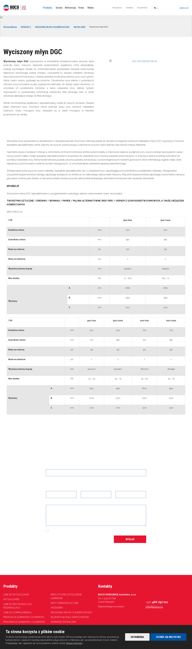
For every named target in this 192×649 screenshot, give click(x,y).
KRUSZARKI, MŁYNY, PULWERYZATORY (71, 612)
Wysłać (130, 539)
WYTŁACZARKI (11, 599)
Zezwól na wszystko (168, 636)
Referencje (70, 7)
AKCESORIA (57, 607)
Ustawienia (137, 636)
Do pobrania (142, 8)
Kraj (47, 467)
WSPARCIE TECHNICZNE (63, 622)
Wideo (90, 7)
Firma (81, 7)
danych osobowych (93, 530)
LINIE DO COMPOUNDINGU (17, 612)
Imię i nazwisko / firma (58, 489)
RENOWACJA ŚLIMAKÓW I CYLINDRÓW (24, 622)
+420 (156, 602)
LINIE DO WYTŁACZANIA (16, 594)
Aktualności (117, 8)
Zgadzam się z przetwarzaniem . (77, 530)
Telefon (85, 489)
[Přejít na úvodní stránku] (14, 7)
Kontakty (129, 8)
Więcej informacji (74, 643)
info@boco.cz (154, 606)
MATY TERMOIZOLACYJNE (64, 603)
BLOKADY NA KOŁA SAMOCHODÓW (70, 617)
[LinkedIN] (171, 8)
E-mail (120, 489)
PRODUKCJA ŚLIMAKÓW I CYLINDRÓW (23, 617)
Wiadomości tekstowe (58, 502)
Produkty (47, 7)
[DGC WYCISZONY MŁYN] (143, 61)
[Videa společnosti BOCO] (167, 8)
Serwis (59, 7)
